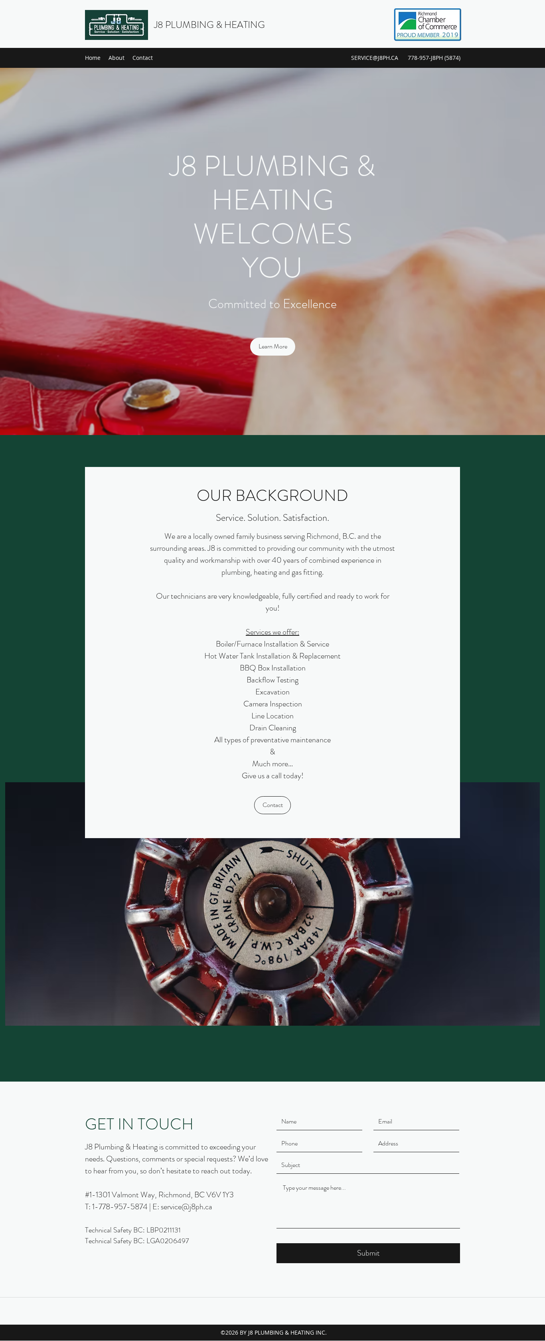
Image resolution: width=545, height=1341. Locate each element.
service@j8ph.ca (186, 1206)
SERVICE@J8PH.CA (374, 57)
